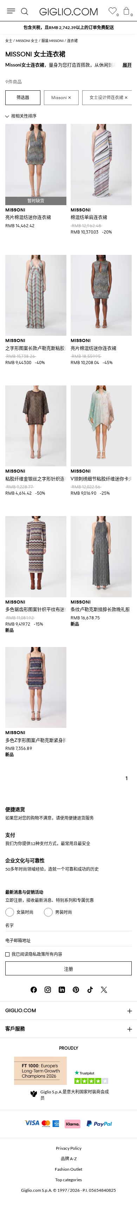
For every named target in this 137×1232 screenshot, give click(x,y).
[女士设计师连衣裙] (108, 97)
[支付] (69, 1123)
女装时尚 (25, 912)
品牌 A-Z (69, 1158)
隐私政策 (36, 954)
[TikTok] (90, 989)
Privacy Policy (68, 1148)
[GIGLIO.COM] (68, 11)
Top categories (68, 1179)
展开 (127, 65)
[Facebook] (33, 989)
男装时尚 (63, 912)
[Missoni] (61, 97)
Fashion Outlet (68, 1169)
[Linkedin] (61, 989)
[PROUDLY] (40, 1071)
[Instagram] (47, 989)
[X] (104, 989)
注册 (68, 969)
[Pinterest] (75, 989)
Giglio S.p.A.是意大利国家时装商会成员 (74, 1095)
